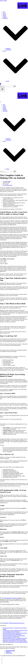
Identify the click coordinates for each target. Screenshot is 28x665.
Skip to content (3, 0)
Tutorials (5, 17)
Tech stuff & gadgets (7, 185)
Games (4, 14)
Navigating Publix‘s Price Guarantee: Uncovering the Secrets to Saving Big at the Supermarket (15, 633)
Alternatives (8, 49)
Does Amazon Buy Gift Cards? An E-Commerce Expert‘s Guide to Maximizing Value (14, 636)
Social (4, 13)
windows (22, 623)
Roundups (8, 48)
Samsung (15, 623)
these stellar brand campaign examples (12, 598)
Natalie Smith (7, 181)
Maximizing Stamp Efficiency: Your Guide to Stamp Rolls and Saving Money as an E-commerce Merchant (15, 641)
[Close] (2, 89)
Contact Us (8, 651)
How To (8, 623)
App (4, 11)
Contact (7, 81)
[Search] (0, 84)
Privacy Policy (9, 653)
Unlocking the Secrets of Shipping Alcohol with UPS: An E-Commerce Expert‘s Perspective (15, 631)
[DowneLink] (14, 5)
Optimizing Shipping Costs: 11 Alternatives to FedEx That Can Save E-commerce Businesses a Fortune (15, 639)
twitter (18, 623)
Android (4, 623)
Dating (4, 15)
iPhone (11, 623)
